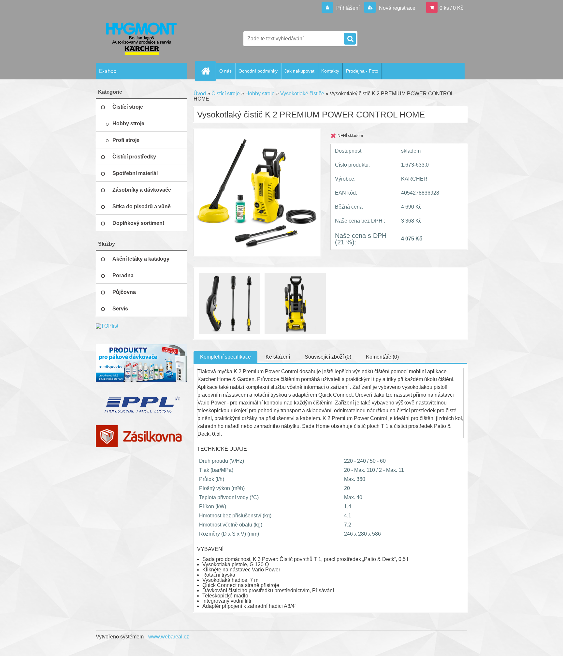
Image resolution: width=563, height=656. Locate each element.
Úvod (200, 93)
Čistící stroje (225, 93)
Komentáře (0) (382, 357)
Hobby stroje (260, 93)
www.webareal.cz (168, 636)
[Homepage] (208, 71)
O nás (225, 71)
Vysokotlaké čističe (302, 93)
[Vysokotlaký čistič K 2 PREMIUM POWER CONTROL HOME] (230, 274)
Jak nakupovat (299, 71)
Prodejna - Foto (362, 71)
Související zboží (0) (328, 357)
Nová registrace (396, 8)
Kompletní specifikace (225, 357)
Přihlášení (348, 8)
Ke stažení (278, 357)
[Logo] (140, 38)
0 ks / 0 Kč (451, 8)
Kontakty (330, 71)
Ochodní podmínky (258, 71)
